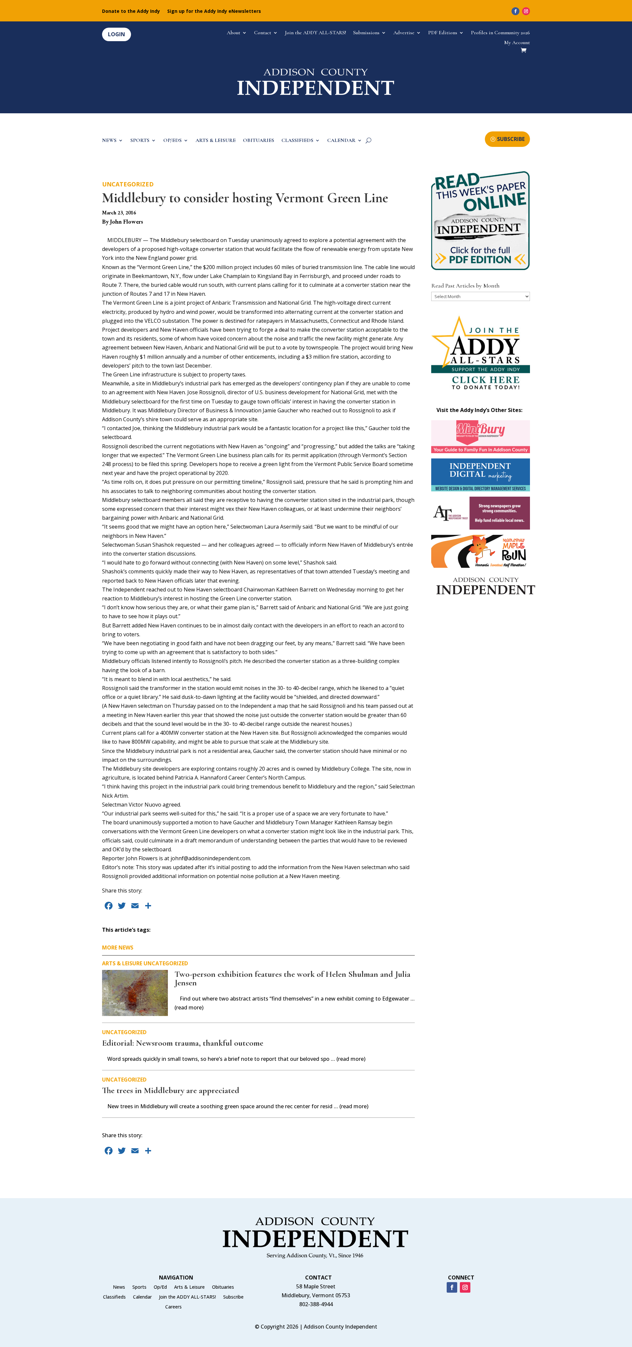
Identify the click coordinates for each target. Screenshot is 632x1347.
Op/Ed (160, 1287)
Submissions (366, 33)
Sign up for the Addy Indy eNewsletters (214, 11)
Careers (173, 1307)
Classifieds (114, 1297)
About (233, 33)
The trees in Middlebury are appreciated (170, 1090)
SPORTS (139, 141)
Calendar (142, 1297)
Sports (139, 1287)
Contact (262, 33)
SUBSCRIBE (511, 139)
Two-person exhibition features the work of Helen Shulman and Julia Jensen (292, 978)
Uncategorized (128, 184)
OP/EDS (172, 141)
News (119, 1287)
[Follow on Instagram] (526, 11)
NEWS (109, 141)
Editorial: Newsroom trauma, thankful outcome (182, 1043)
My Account (517, 43)
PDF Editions (442, 33)
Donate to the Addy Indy (131, 11)
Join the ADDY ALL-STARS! (315, 33)
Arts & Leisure (122, 963)
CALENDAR (341, 141)
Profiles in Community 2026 (500, 33)
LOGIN (116, 34)
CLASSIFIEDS (297, 141)
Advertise (403, 33)
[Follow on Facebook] (515, 11)
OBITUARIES (258, 141)
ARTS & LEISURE (216, 141)
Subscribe (233, 1297)
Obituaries (223, 1287)
